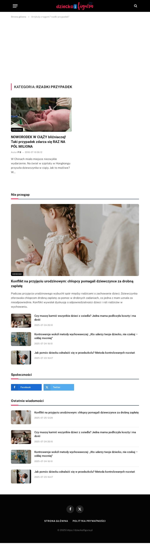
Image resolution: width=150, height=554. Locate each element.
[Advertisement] (75, 50)
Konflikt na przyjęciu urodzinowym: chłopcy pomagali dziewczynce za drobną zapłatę (72, 283)
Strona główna (56, 521)
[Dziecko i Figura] (75, 6)
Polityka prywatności (89, 521)
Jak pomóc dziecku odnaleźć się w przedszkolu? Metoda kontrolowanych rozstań (84, 352)
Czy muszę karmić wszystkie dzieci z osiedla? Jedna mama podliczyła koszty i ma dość (85, 317)
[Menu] (15, 6)
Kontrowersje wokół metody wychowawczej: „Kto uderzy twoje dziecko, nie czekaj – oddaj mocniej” (86, 336)
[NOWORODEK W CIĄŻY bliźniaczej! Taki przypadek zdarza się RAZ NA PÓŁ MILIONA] (41, 115)
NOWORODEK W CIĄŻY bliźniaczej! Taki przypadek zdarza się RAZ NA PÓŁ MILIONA (38, 142)
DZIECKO (17, 130)
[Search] (135, 6)
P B (19, 152)
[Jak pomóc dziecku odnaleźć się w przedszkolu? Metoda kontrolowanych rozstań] (21, 357)
